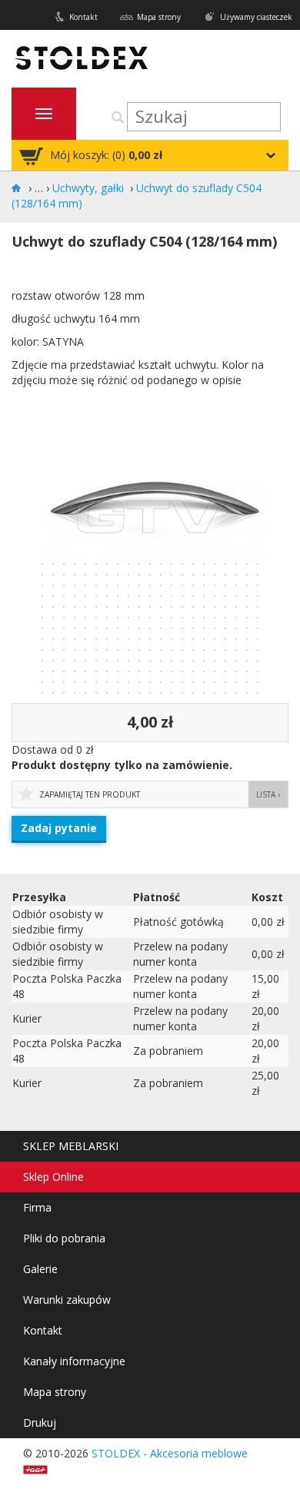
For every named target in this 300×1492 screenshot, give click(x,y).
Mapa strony (159, 17)
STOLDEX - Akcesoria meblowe (170, 1453)
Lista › (268, 794)
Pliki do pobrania (64, 1238)
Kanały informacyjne (74, 1361)
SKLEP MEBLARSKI (70, 1146)
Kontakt (83, 17)
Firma (37, 1207)
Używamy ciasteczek (256, 17)
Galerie (40, 1269)
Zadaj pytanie (59, 828)
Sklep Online (53, 1176)
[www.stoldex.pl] (18, 188)
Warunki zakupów (67, 1299)
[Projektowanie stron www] (40, 1468)
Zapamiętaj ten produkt (89, 794)
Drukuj (39, 1422)
